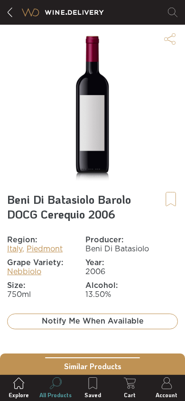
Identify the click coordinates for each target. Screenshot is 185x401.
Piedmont (45, 249)
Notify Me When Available (93, 321)
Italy (14, 249)
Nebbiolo (24, 272)
